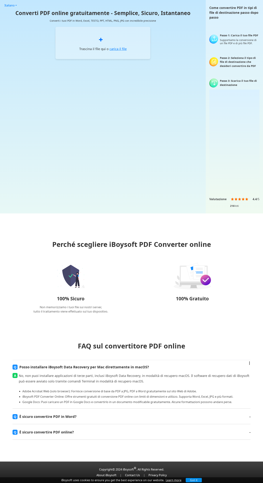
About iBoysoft (106, 475)
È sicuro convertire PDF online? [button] (44, 432)
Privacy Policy (157, 475)
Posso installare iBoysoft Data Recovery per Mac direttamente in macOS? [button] (81, 367)
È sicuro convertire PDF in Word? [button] (45, 416)
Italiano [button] (9, 5)
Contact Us (132, 475)
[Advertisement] (234, 143)
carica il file (118, 49)
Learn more (173, 480)
